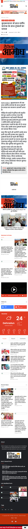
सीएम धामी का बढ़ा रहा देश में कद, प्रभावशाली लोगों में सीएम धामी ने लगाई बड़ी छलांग (18, 351)
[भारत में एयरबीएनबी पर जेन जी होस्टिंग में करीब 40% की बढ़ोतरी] (23, 494)
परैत (5, 509)
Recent (13, 338)
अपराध (7, 17)
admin (4, 32)
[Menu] (2, 6)
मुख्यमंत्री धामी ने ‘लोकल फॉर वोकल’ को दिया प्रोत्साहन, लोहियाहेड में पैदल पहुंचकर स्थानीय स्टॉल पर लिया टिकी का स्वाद (7, 272)
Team (16, 517)
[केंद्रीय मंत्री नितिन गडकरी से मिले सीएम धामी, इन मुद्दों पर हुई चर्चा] (5, 345)
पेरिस (11, 509)
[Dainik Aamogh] (14, 6)
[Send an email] (6, 32)
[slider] (13, 295)
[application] (14, 289)
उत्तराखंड (6, 20)
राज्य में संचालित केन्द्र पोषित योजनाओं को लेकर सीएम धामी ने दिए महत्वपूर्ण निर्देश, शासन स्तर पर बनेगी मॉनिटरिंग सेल (18, 367)
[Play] (3, 295)
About (12, 517)
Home (3, 17)
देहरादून (10, 20)
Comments (22, 338)
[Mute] (22, 295)
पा (8, 509)
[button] (14, 290)
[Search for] (26, 6)
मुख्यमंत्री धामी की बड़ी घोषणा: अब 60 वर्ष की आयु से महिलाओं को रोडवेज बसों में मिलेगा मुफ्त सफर (21, 271)
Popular (4, 338)
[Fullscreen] (25, 295)
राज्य (13, 20)
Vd (2, 509)
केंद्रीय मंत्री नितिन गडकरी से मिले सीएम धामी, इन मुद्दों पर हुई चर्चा (18, 344)
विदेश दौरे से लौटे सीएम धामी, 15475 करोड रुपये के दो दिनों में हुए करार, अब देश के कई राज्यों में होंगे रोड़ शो (18, 376)
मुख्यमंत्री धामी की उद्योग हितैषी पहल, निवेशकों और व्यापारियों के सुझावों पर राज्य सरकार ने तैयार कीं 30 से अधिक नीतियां (7, 249)
